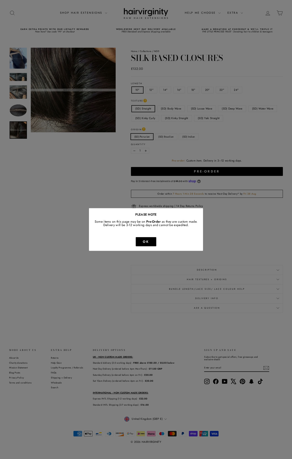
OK (146, 241)
